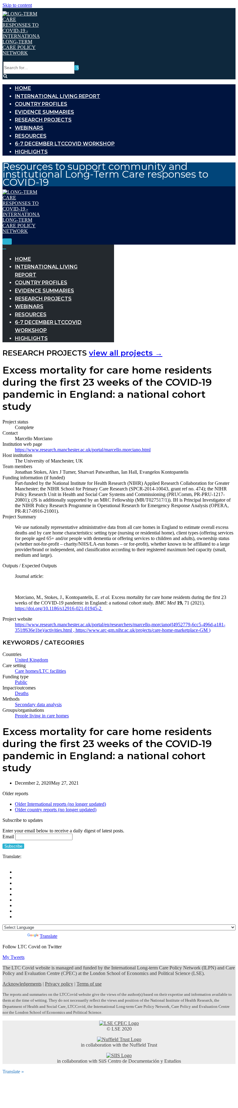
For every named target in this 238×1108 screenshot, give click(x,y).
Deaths (22, 693)
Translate (48, 936)
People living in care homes (42, 715)
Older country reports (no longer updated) (55, 809)
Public (21, 682)
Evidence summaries (44, 112)
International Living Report (57, 96)
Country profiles (41, 104)
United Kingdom (31, 660)
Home (23, 88)
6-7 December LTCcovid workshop (65, 144)
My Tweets (13, 957)
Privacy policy (59, 983)
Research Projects (43, 120)
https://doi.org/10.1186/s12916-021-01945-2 (59, 608)
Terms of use (89, 983)
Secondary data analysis (38, 704)
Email (8, 836)
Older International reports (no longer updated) (60, 804)
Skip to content (17, 5)
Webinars (29, 128)
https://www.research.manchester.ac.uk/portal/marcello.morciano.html (83, 449)
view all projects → (125, 352)
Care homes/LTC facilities (40, 671)
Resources (30, 136)
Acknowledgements (22, 983)
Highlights (31, 152)
